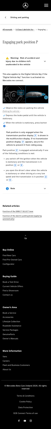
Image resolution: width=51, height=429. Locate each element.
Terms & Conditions (25, 395)
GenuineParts (9, 334)
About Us (7, 369)
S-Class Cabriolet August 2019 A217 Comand (25, 29)
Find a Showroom (11, 290)
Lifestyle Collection (11, 321)
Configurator (8, 264)
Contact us (8, 294)
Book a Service (9, 313)
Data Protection (25, 407)
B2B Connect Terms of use (25, 413)
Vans (5, 356)
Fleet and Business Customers (16, 365)
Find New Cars (9, 255)
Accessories (8, 317)
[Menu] (46, 5)
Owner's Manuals (10, 338)
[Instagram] (30, 420)
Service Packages (10, 330)
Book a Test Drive (11, 282)
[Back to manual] (6, 17)
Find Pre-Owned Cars (12, 259)
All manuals (7, 29)
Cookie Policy (25, 401)
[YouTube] (24, 420)
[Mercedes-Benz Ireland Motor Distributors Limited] (25, 5)
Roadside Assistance (12, 325)
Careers (6, 360)
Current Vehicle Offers (13, 286)
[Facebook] (19, 420)
